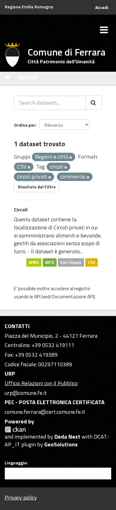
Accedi (101, 7)
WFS (49, 262)
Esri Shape (70, 262)
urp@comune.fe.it (26, 393)
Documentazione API (73, 296)
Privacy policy (21, 497)
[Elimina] (70, 157)
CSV (91, 262)
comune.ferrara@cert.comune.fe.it (45, 412)
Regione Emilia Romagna (29, 6)
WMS (34, 262)
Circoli (21, 209)
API (37, 296)
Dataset (28, 77)
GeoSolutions (61, 444)
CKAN (15, 429)
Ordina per (24, 125)
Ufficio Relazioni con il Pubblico (41, 383)
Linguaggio (16, 463)
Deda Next (67, 436)
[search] (93, 103)
